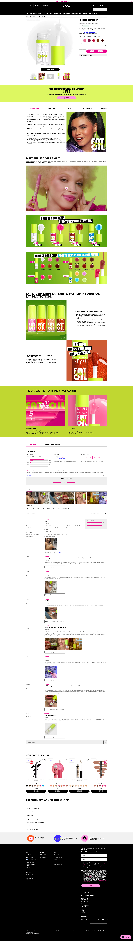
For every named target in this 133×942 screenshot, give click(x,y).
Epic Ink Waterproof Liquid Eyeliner (36, 780)
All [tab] (80, 36)
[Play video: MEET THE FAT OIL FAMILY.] (66, 188)
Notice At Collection (30, 862)
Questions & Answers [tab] (53, 444)
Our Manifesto (57, 849)
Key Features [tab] (87, 108)
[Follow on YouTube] (94, 919)
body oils (81, 315)
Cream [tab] (94, 36)
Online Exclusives (43, 854)
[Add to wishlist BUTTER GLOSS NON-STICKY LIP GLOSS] (66, 760)
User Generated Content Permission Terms (31, 875)
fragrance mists (89, 315)
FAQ (27, 852)
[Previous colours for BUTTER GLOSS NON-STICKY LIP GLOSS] (49, 785)
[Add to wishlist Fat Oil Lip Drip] (72, 21)
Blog (55, 852)
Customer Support (44, 5)
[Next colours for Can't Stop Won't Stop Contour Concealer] (88, 785)
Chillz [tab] (99, 36)
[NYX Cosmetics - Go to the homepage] (66, 7)
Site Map (88, 930)
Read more (92, 29)
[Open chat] (125, 937)
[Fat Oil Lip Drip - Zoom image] (50, 43)
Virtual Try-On (53, 69)
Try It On (69, 98)
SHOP (41, 848)
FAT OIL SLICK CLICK (31, 428)
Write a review (92, 32)
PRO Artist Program (58, 854)
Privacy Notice (94, 866)
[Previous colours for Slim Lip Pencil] (92, 785)
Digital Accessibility (58, 864)
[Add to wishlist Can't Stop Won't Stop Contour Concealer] (88, 760)
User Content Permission (102, 930)
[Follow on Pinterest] (98, 919)
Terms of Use (28, 869)
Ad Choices (28, 872)
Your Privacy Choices (32, 859)
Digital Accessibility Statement (30, 879)
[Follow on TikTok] (103, 919)
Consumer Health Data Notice (30, 865)
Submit (90, 885)
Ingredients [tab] (105, 108)
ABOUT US (56, 848)
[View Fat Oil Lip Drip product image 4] (58, 76)
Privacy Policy (29, 867)
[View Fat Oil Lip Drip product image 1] (33, 76)
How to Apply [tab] (53, 108)
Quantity (81, 49)
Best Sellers (42, 852)
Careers (55, 859)
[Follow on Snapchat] (107, 919)
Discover (36, 771)
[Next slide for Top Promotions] (130, 1)
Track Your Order (29, 857)
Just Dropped (42, 849)
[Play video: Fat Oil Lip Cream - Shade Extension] (50, 76)
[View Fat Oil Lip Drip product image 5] (66, 76)
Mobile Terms (88, 876)
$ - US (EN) (29, 5)
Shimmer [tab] (89, 36)
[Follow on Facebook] (86, 919)
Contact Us (28, 849)
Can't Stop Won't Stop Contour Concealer (79, 780)
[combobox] (98, 9)
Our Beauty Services (58, 857)
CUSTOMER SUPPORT (31, 848)
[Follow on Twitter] (90, 919)
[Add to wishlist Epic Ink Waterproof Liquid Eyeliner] (45, 760)
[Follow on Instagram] (82, 919)
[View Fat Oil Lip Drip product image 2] (42, 76)
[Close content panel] (131, 1)
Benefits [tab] (70, 108)
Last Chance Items (43, 857)
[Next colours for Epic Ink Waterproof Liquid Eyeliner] (45, 785)
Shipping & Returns (30, 854)
